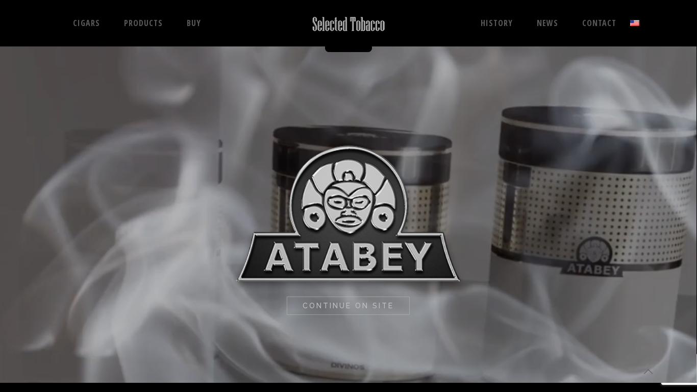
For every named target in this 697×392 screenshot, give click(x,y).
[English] (635, 23)
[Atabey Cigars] (348, 23)
